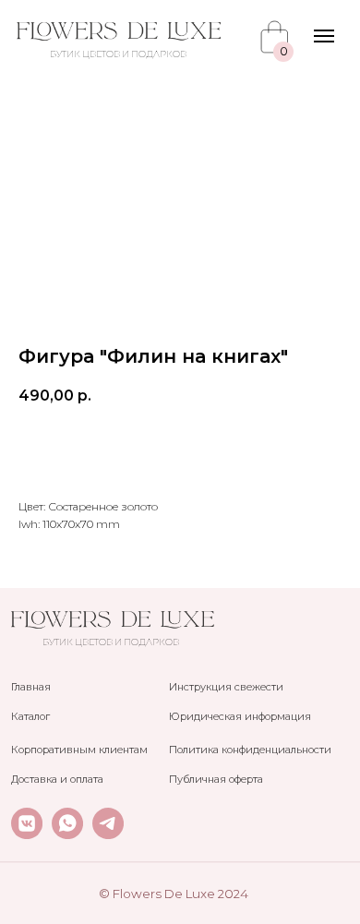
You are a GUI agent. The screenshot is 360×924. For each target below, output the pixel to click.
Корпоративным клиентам (79, 749)
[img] (119, 31)
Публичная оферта (216, 779)
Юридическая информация (240, 716)
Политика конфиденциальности (250, 749)
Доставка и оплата (57, 779)
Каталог (30, 716)
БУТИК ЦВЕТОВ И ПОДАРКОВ (118, 54)
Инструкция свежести (226, 686)
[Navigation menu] (324, 36)
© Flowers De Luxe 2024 (173, 893)
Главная (31, 686)
